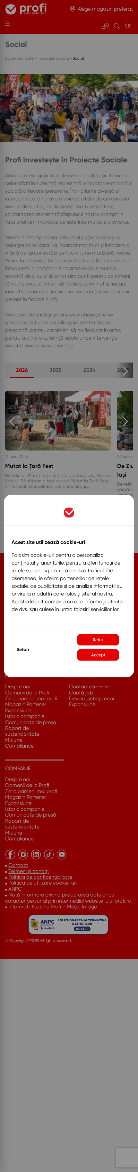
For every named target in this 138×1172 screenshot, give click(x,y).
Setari (23, 649)
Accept (98, 655)
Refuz (98, 640)
